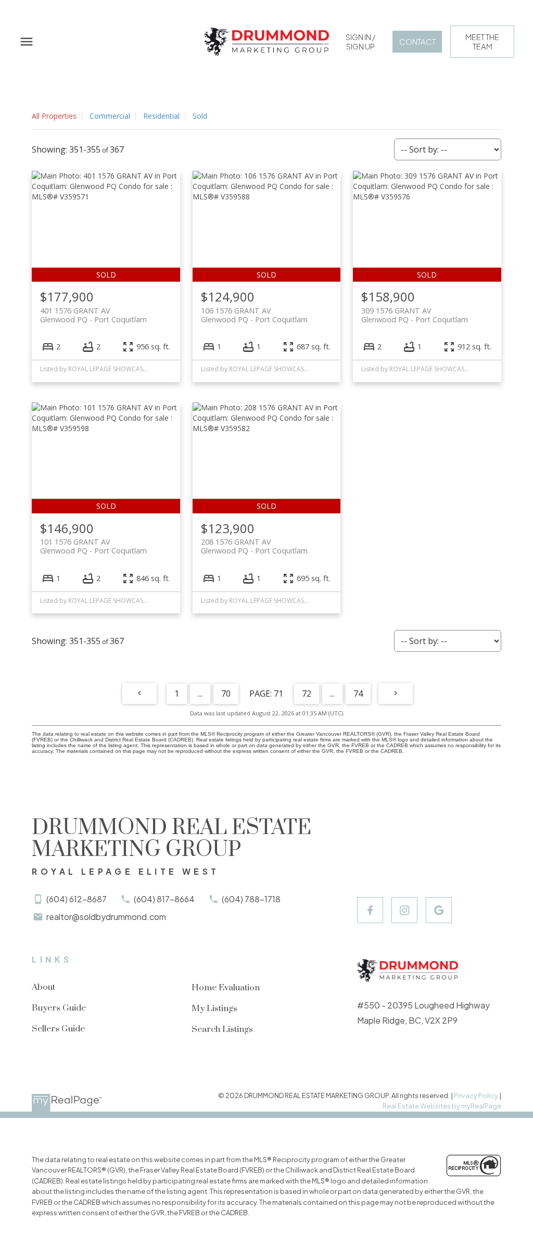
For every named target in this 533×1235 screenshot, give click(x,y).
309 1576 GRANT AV (414, 315)
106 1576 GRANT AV (254, 315)
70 (226, 693)
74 (358, 693)
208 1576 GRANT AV (254, 546)
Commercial (110, 116)
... (200, 693)
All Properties (54, 116)
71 (278, 693)
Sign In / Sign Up (360, 42)
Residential (161, 116)
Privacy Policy (476, 1095)
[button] (360, 42)
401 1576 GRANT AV (93, 315)
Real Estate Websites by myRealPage (442, 1106)
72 (306, 693)
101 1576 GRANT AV (93, 546)
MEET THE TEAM (482, 42)
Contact (417, 41)
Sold (200, 116)
